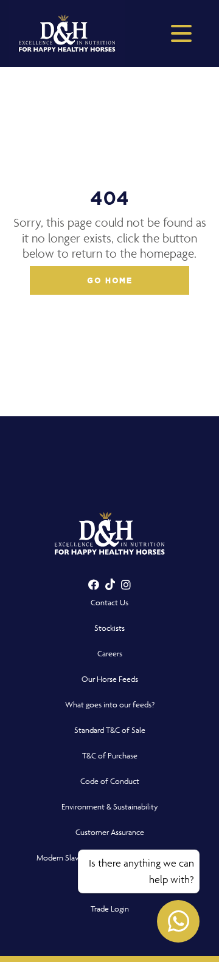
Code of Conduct (109, 781)
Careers (109, 653)
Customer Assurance (109, 832)
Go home (110, 280)
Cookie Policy (109, 883)
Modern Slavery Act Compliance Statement (109, 858)
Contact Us (109, 602)
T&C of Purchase (109, 756)
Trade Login (110, 909)
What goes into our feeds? (110, 704)
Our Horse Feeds (110, 679)
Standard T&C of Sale (109, 730)
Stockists (109, 628)
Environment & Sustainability (109, 807)
